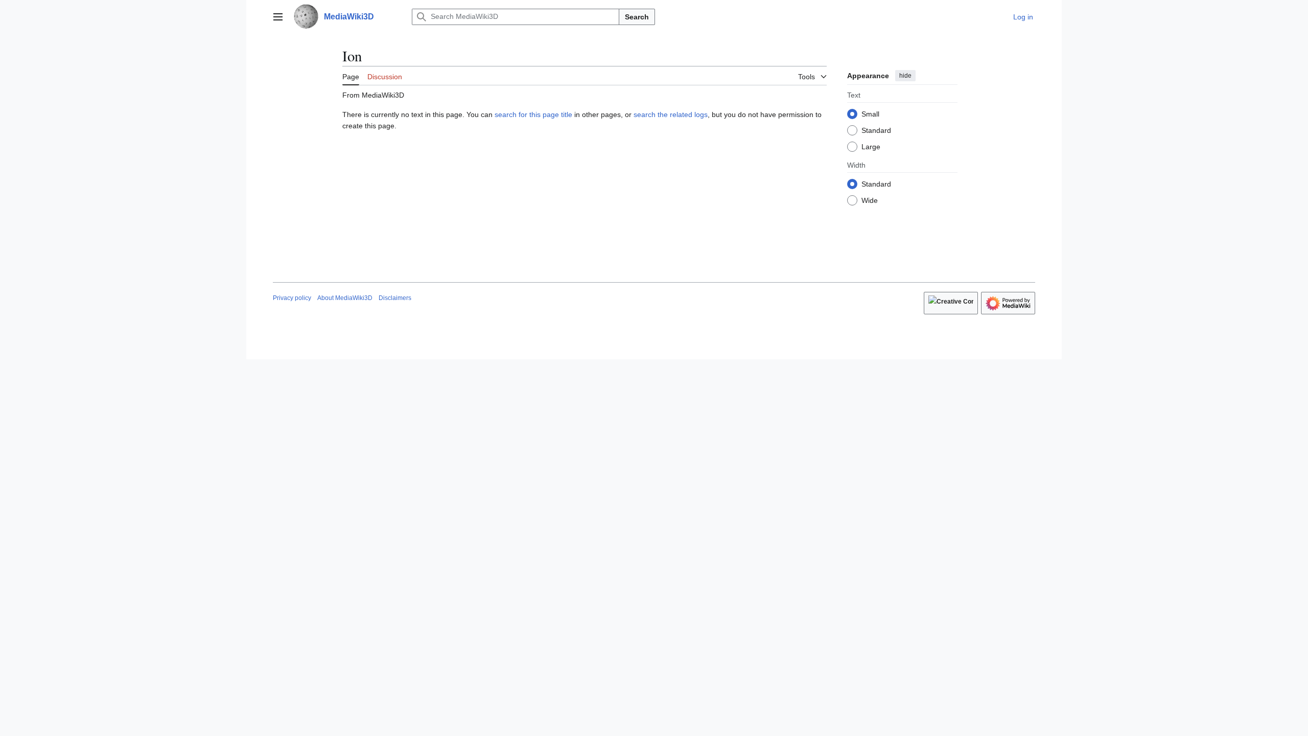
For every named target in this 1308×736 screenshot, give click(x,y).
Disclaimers (395, 298)
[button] (278, 17)
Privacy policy (292, 298)
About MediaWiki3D (344, 298)
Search (637, 17)
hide (905, 75)
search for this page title (533, 114)
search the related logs (671, 114)
